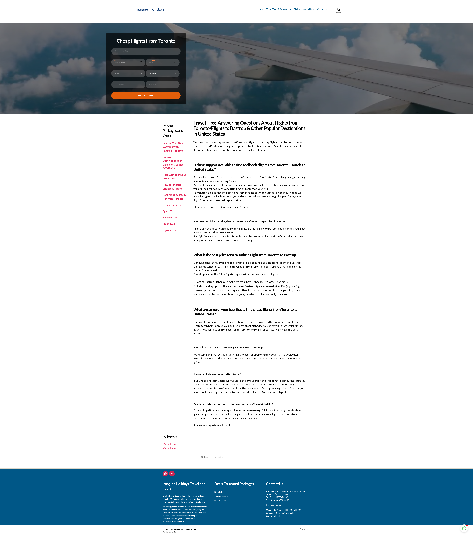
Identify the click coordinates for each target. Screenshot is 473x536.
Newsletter (219, 492)
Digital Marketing (170, 532)
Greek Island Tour (173, 204)
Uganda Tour (170, 230)
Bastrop (207, 457)
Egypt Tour (169, 211)
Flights (297, 9)
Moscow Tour (170, 217)
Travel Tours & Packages (277, 9)
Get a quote (146, 95)
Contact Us (322, 9)
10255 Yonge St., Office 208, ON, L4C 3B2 (292, 491)
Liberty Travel (220, 500)
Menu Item (169, 444)
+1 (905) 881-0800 (280, 494)
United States (217, 457)
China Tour (169, 223)
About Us (307, 9)
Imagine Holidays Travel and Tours (183, 529)
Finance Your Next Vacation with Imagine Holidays (173, 146)
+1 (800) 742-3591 (282, 497)
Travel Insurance (221, 496)
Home (260, 9)
